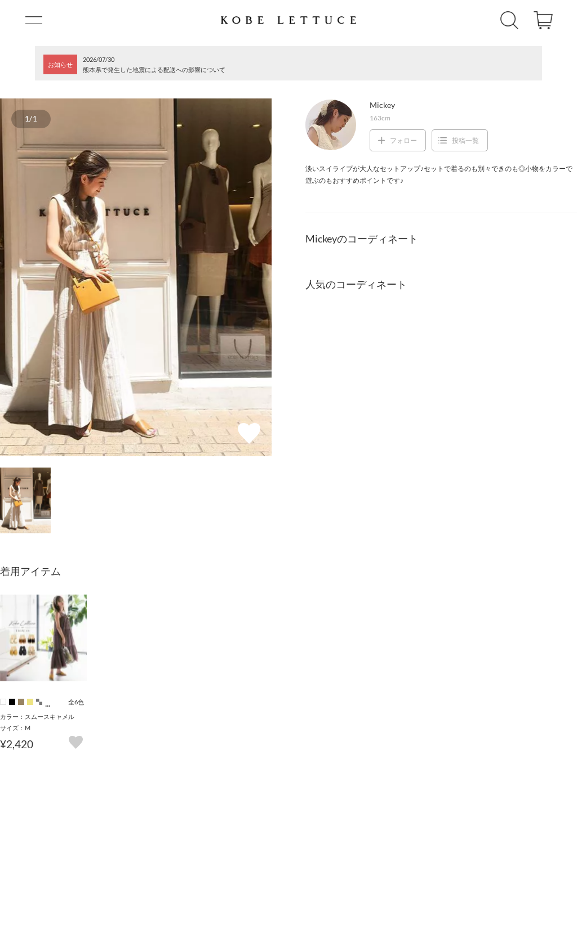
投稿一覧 (465, 140)
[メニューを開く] (34, 20)
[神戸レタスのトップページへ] (288, 20)
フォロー (403, 140)
